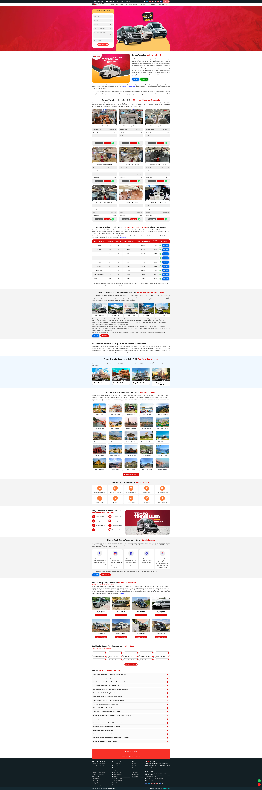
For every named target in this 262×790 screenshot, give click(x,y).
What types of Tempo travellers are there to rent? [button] (106, 726)
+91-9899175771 (112, 1)
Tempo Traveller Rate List (131, 474)
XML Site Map (136, 774)
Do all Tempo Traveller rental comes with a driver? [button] (106, 711)
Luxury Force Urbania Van (157, 202)
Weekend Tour (95, 780)
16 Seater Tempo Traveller (131, 164)
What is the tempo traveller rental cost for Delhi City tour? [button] (109, 682)
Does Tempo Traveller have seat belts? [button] (103, 730)
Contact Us (135, 772)
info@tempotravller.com (124, 1)
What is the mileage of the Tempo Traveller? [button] (105, 741)
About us (135, 765)
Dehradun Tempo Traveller (130, 652)
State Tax (116, 782)
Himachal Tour (95, 778)
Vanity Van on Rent (118, 772)
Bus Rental (135, 4)
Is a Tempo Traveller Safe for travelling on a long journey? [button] (108, 700)
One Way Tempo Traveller (119, 784)
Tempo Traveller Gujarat (98, 765)
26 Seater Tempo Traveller (131, 202)
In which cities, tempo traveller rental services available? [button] (108, 722)
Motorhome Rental (118, 774)
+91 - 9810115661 (159, 778)
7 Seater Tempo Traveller (104, 126)
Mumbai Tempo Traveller (161, 652)
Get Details (107, 143)
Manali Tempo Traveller (129, 656)
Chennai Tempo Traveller (114, 659)
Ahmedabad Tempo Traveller (146, 652)
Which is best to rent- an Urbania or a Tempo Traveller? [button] (108, 696)
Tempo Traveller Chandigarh (99, 772)
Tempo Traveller (119, 4)
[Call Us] (259, 784)
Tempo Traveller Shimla (97, 770)
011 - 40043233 (149, 780)
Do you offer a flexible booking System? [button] (104, 693)
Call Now (135, 79)
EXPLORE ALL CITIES (130, 664)
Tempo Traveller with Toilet (120, 770)
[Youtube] (153, 1)
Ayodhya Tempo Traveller (145, 656)
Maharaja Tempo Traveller (128, 86)
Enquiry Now (99, 143)
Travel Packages (151, 4)
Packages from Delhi (97, 783)
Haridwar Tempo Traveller (114, 652)
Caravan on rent (117, 768)
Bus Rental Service (118, 763)
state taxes (123, 237)
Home (112, 4)
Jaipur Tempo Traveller (97, 652)
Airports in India (160, 4)
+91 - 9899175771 (150, 778)
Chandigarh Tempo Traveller (99, 656)
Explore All (98, 615)
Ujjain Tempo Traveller (97, 659)
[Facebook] (144, 1)
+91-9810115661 (99, 1)
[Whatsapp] (112, 143)
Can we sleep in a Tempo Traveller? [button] (102, 734)
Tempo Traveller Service (99, 761)
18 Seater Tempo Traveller (157, 164)
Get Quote (104, 615)
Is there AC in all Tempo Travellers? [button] (102, 708)
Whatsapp (144, 79)
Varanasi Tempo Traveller (114, 656)
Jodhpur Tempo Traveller (130, 659)
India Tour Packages (97, 785)
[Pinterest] (150, 1)
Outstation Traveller (118, 778)
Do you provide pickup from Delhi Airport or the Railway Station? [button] (111, 689)
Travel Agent (136, 776)
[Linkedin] (155, 1)
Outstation (143, 4)
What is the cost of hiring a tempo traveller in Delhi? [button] (107, 678)
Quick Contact (166, 1)
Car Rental (116, 776)
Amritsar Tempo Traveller (161, 656)
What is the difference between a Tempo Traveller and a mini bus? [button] (111, 737)
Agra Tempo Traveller (144, 659)
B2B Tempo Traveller (118, 780)
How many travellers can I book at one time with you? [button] (108, 719)
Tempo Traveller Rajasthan (98, 763)
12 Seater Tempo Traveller (157, 126)
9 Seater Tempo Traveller (131, 126)
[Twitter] (147, 1)
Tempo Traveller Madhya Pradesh (100, 768)
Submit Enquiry (101, 44)
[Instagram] (158, 1)
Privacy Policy (136, 768)
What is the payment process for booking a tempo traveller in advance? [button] (112, 715)
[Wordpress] (161, 1)
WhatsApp (104, 574)
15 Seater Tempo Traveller (104, 164)
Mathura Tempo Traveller (161, 659)
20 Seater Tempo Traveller (104, 202)
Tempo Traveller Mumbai (98, 774)
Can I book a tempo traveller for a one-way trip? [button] (106, 685)
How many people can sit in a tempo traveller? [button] (105, 704)
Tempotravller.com (110, 788)
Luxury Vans (129, 4)
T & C (134, 770)
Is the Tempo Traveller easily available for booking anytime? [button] (109, 674)
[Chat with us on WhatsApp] (259, 780)
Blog (167, 4)
